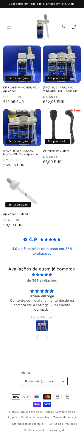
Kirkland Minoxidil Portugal (37, 411)
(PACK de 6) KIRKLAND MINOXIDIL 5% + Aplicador (21, 152)
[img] (42, 275)
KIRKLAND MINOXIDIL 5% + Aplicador (21, 89)
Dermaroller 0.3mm (56, 150)
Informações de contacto (27, 423)
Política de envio (35, 430)
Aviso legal (57, 430)
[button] (8, 26)
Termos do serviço (65, 417)
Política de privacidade (62, 423)
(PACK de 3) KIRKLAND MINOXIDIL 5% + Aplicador (61, 89)
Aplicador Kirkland (15, 214)
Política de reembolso (35, 417)
